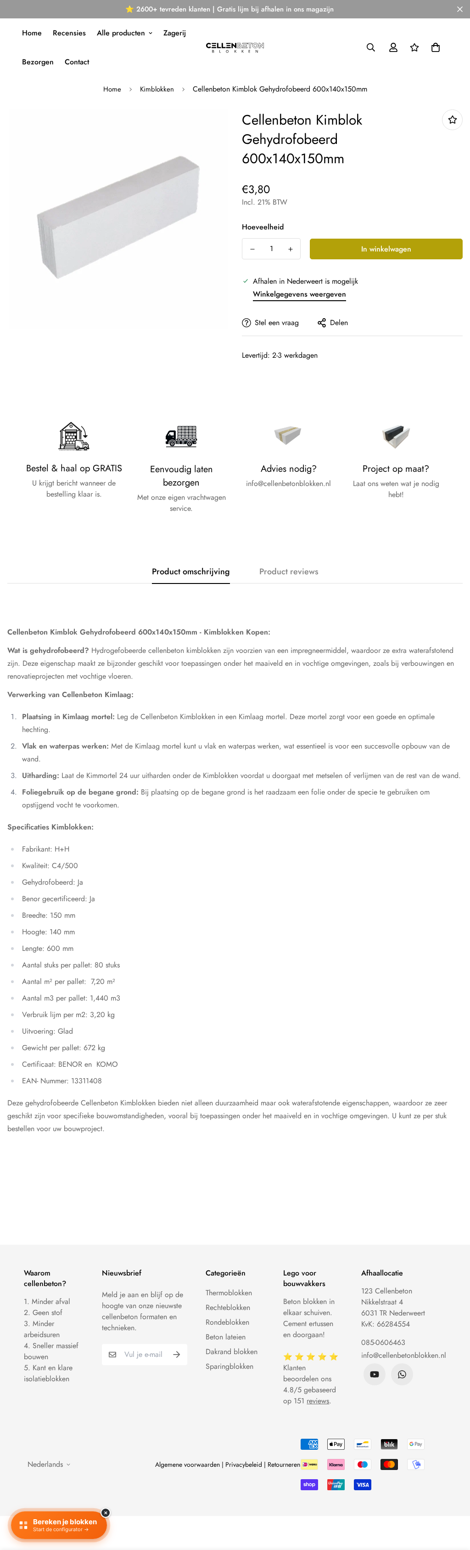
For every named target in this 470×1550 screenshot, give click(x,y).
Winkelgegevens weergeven (299, 294)
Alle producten (121, 33)
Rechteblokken (228, 1307)
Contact (77, 62)
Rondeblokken (227, 1322)
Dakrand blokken (231, 1351)
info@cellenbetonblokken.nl (403, 1355)
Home (32, 33)
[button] (433, 47)
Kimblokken (157, 89)
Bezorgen (38, 62)
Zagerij (174, 33)
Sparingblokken (229, 1366)
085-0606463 (383, 1342)
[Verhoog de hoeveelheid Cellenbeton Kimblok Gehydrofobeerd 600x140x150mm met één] (290, 249)
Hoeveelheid (263, 227)
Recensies (69, 33)
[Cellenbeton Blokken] (235, 47)
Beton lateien (226, 1337)
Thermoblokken (229, 1292)
